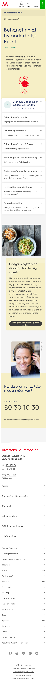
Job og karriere (9, 516)
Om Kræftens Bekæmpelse (15, 496)
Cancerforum (7, 587)
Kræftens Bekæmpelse (20, 450)
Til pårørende (7, 565)
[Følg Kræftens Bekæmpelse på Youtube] (36, 653)
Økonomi (6, 506)
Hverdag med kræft (10, 554)
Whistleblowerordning (23, 665)
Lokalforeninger (9, 536)
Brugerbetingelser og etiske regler (23, 668)
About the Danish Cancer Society (15, 643)
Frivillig (4, 570)
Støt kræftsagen (8, 598)
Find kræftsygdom (9, 548)
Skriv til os (10, 469)
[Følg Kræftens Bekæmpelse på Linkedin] (30, 653)
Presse (5, 486)
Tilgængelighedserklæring (23, 675)
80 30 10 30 (21, 407)
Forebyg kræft (7, 576)
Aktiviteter (6, 626)
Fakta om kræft (8, 604)
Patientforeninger (9, 637)
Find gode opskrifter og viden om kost (25, 323)
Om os (4, 632)
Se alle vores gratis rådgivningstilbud (19, 420)
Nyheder (5, 620)
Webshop (5, 593)
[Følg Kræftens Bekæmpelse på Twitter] (23, 653)
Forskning (6, 581)
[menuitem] (21, 4)
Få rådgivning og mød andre (13, 559)
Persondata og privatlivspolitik (23, 672)
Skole (4, 615)
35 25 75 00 (11, 465)
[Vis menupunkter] (23, 13)
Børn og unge (7, 609)
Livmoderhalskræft (11, 19)
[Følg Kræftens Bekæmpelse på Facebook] (10, 653)
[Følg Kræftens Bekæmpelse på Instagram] (16, 653)
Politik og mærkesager (13, 526)
